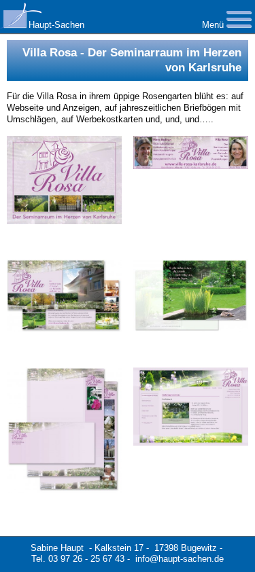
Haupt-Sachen (56, 25)
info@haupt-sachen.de (179, 559)
